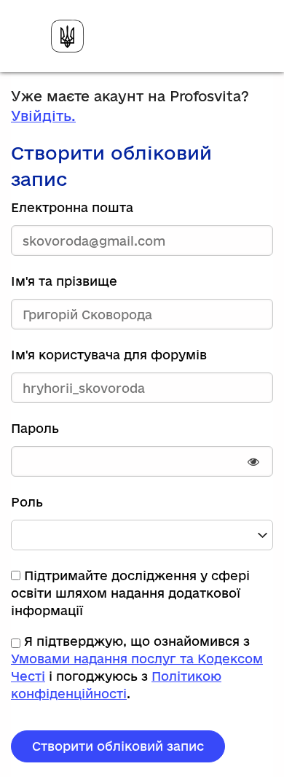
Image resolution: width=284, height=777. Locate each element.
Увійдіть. (43, 116)
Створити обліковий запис (118, 746)
